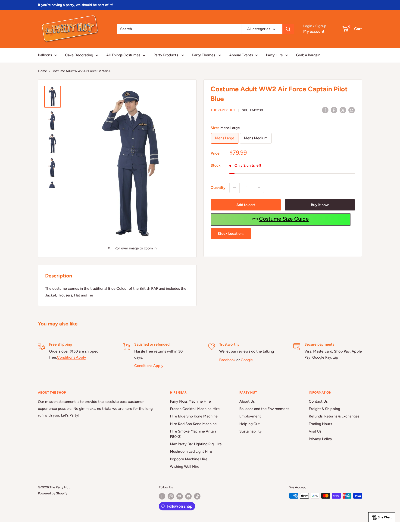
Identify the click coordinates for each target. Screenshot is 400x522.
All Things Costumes (123, 55)
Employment (250, 416)
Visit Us (315, 431)
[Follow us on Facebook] (162, 496)
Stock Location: (231, 233)
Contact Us (318, 401)
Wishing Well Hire (184, 466)
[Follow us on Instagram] (171, 496)
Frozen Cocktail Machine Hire (195, 409)
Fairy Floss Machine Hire (190, 401)
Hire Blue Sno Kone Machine (194, 416)
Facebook (227, 360)
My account (314, 31)
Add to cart (245, 205)
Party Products (166, 55)
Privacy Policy (320, 439)
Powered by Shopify (52, 493)
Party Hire (274, 55)
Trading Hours (320, 424)
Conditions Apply (71, 357)
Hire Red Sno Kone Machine (193, 424)
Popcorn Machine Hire (188, 459)
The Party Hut (223, 110)
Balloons (45, 55)
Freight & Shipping (324, 409)
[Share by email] (351, 109)
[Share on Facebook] (325, 109)
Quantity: (219, 187)
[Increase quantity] (259, 188)
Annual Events (241, 55)
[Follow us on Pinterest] (179, 496)
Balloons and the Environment (264, 409)
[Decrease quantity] (234, 188)
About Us (247, 401)
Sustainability (250, 431)
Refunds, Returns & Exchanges (334, 416)
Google (247, 360)
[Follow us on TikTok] (197, 496)
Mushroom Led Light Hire (191, 451)
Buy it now (320, 205)
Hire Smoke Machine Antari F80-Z (193, 434)
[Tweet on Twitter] (343, 109)
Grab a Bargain (308, 55)
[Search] (288, 29)
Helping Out (249, 424)
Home (42, 71)
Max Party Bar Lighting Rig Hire (196, 444)
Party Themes (204, 55)
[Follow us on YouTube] (188, 496)
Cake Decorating (79, 55)
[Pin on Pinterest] (334, 109)
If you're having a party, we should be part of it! (75, 5)
